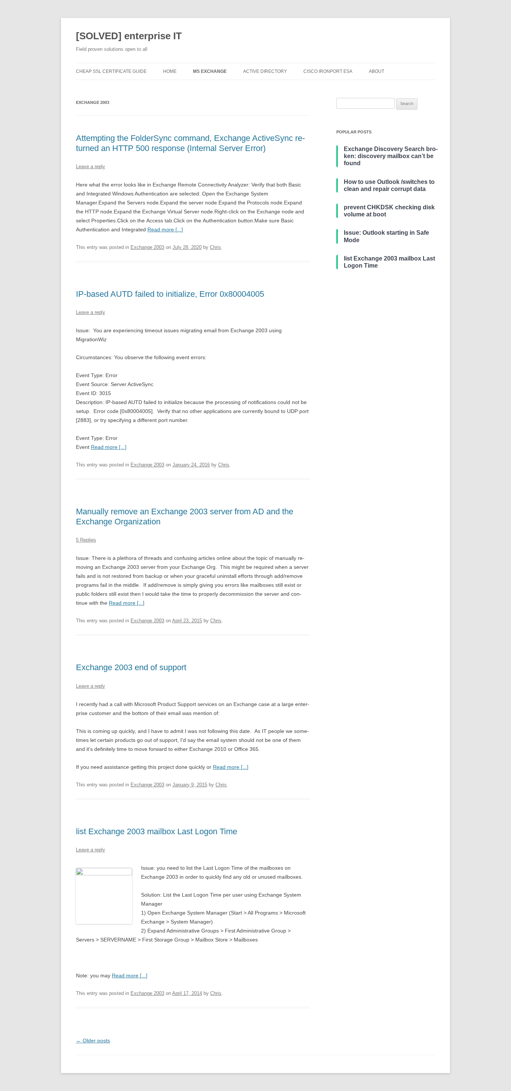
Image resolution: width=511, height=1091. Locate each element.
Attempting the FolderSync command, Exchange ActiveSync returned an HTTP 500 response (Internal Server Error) (190, 142)
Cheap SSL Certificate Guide (111, 71)
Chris (215, 247)
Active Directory (265, 71)
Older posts (93, 1041)
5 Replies (86, 540)
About (376, 71)
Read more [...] (165, 229)
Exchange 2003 (147, 247)
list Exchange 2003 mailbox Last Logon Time (156, 831)
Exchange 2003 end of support (131, 667)
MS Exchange (210, 71)
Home (170, 71)
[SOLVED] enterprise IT (129, 35)
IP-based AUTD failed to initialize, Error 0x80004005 (170, 294)
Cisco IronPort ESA (327, 71)
